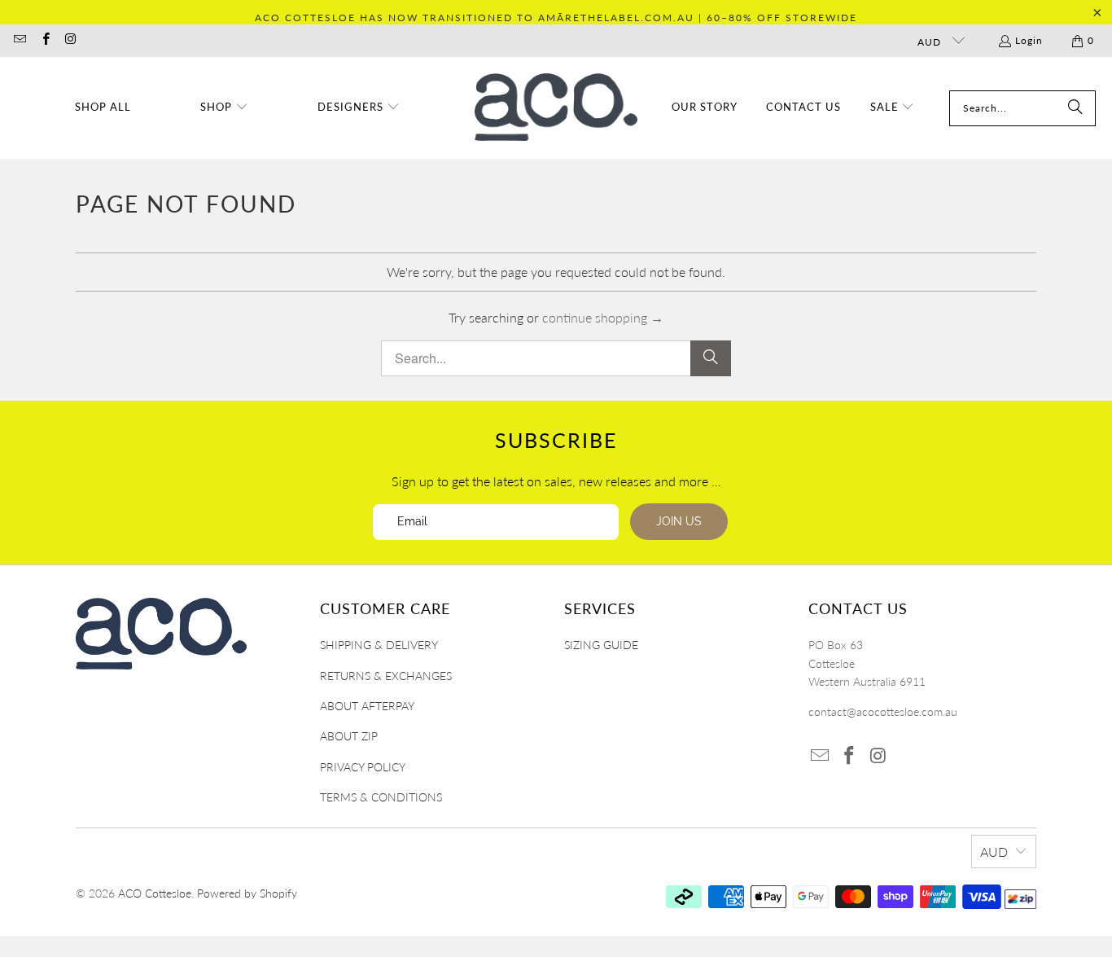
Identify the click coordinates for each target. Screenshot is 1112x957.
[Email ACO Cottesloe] (19, 40)
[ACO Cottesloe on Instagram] (70, 40)
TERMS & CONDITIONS (381, 797)
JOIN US (679, 521)
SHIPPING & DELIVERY (379, 645)
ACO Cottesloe (154, 893)
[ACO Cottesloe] (556, 108)
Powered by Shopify (247, 893)
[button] (224, 108)
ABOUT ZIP (349, 736)
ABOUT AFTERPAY (367, 706)
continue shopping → (602, 317)
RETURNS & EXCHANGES (386, 676)
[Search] (1075, 108)
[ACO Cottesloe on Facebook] (44, 40)
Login (1029, 40)
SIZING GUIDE (601, 645)
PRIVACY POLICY (362, 767)
